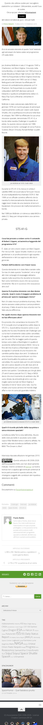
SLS (3, 653)
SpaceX (6, 656)
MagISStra (5, 644)
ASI (21, 623)
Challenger (14, 504)
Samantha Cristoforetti (26, 650)
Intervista (23, 504)
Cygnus (5, 630)
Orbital (31, 643)
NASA (4, 508)
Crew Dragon (19, 627)
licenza (28, 466)
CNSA (4, 626)
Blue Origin (27, 624)
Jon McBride (32, 504)
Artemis (17, 624)
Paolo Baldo (9, 24)
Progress (30, 646)
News (26, 644)
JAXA (27, 637)
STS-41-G (23, 508)
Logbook (15, 640)
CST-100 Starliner (30, 627)
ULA (12, 657)
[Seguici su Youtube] (36, 574)
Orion (5, 646)
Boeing (34, 624)
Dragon (12, 630)
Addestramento (8, 624)
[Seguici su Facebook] (32, 574)
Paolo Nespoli (14, 647)
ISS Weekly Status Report (17, 637)
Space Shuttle (12, 508)
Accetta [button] (21, 16)
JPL (31, 637)
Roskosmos (8, 650)
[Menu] (40, 705)
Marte (11, 644)
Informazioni (30, 12)
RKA (37, 647)
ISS (18, 633)
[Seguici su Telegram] (24, 574)
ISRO (14, 634)
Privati (23, 647)
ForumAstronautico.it (24, 489)
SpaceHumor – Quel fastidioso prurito (18, 690)
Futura (9, 633)
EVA (24, 630)
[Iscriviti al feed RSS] (39, 574)
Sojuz (8, 653)
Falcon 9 (30, 630)
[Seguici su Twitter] (28, 574)
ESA (19, 630)
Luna (34, 640)
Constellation (11, 627)
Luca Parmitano (25, 640)
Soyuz (16, 653)
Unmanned (19, 656)
